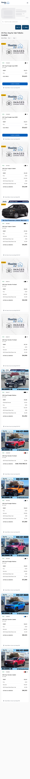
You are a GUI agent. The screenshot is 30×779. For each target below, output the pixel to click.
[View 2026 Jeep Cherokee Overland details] (15, 269)
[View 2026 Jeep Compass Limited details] (15, 153)
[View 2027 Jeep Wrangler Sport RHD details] (15, 50)
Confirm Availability (15, 83)
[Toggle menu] (27, 2)
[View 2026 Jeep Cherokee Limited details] (15, 604)
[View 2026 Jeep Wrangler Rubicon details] (15, 379)
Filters (26, 27)
